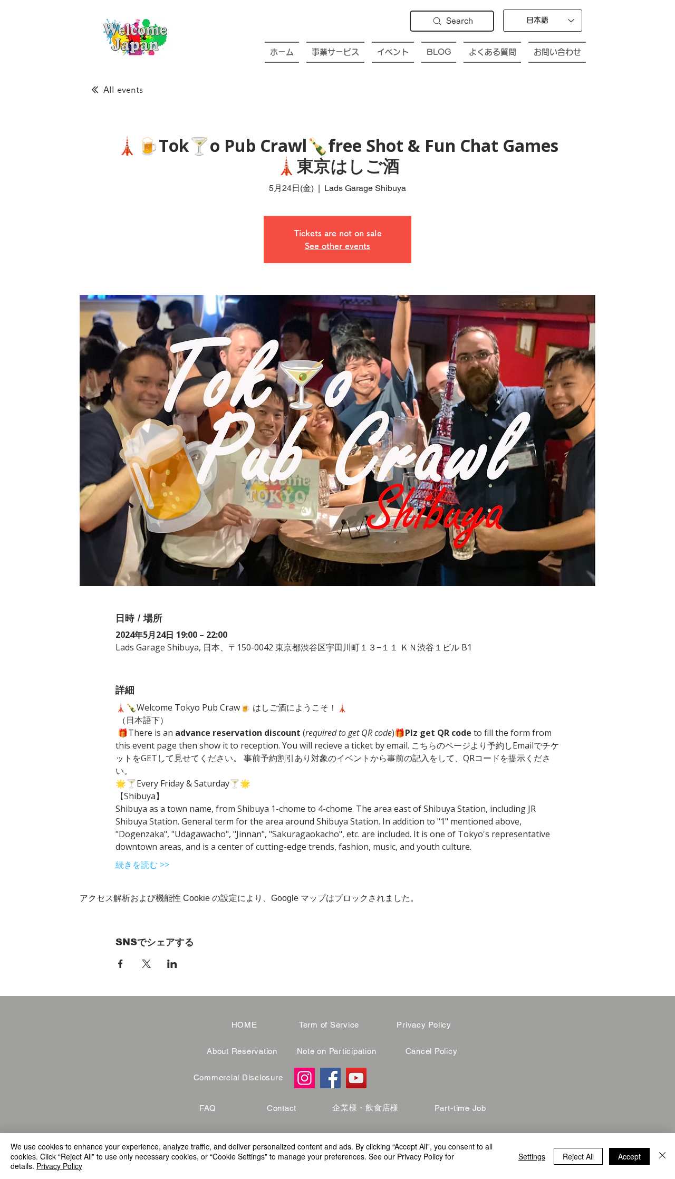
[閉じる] (662, 1156)
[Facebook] (330, 1078)
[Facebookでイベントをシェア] (120, 964)
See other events (337, 246)
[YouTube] (356, 1078)
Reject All (578, 1156)
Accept (629, 1156)
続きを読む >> (142, 864)
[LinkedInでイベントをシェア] (172, 964)
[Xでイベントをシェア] (146, 964)
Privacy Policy (59, 1166)
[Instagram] (304, 1078)
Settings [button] (531, 1156)
